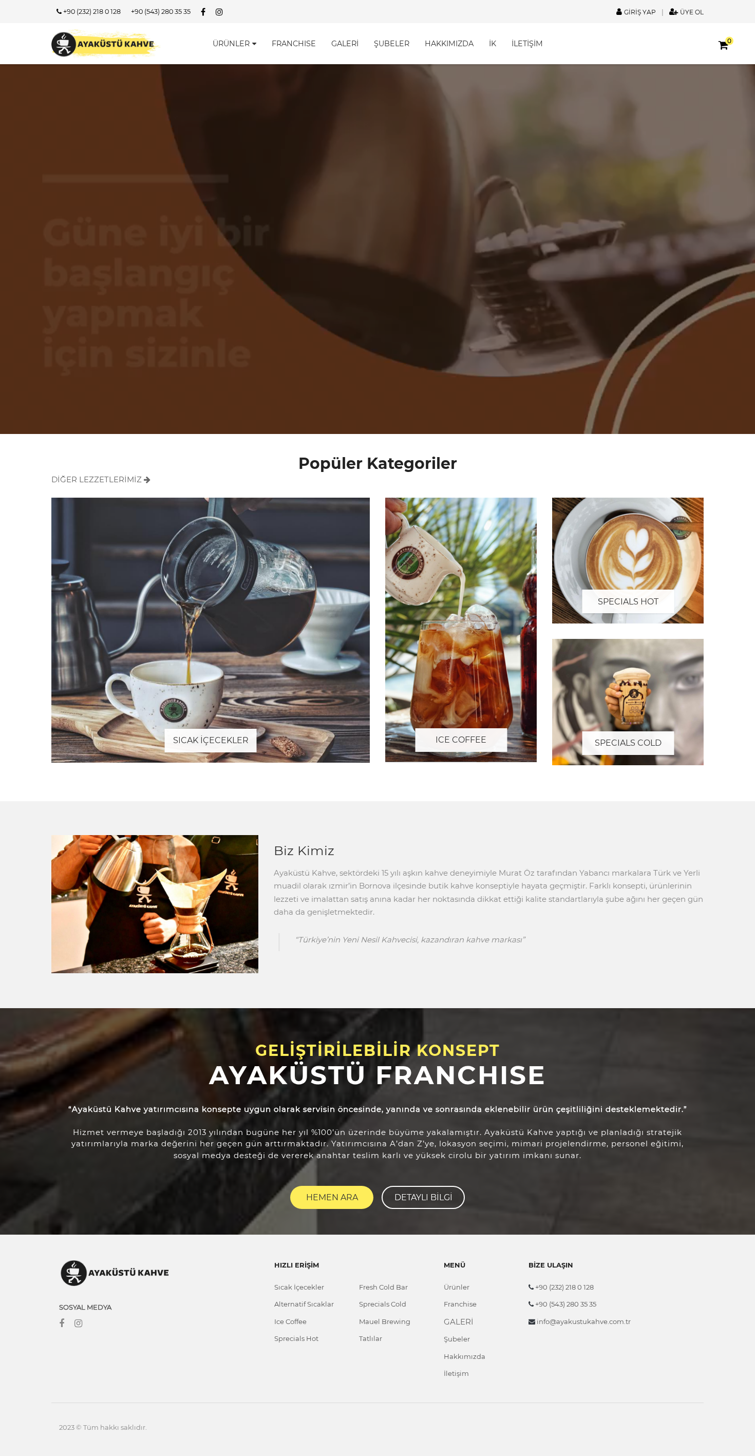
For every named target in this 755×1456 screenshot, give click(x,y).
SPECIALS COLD (628, 743)
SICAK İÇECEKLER (211, 740)
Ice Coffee (290, 1321)
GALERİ (344, 43)
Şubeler (457, 1339)
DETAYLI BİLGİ (423, 1197)
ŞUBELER (391, 43)
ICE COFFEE (461, 740)
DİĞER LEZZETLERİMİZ (97, 479)
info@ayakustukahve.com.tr (583, 1321)
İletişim (456, 1373)
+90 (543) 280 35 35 (161, 11)
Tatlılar (370, 1338)
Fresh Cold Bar (383, 1287)
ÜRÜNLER (231, 43)
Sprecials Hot (296, 1338)
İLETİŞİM (527, 43)
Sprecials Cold (382, 1304)
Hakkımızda (464, 1356)
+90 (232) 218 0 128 (91, 11)
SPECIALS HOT (628, 602)
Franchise (460, 1304)
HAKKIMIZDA (449, 43)
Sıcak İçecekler (299, 1287)
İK (492, 43)
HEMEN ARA (332, 1197)
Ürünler (456, 1287)
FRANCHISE (294, 43)
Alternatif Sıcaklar (304, 1304)
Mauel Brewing (384, 1321)
